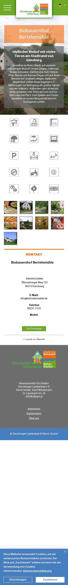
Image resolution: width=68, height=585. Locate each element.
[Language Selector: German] (62, 5)
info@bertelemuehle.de (34, 298)
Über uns (34, 418)
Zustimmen (50, 579)
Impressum (34, 409)
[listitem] (14, 124)
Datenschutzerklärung (37, 571)
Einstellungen (18, 579)
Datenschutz (34, 413)
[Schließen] (63, 553)
